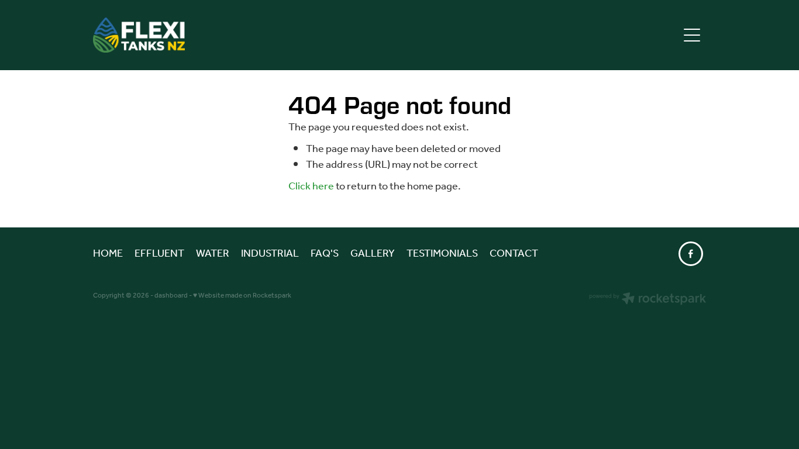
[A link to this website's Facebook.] (691, 253)
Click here (311, 186)
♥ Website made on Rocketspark (242, 295)
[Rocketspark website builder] (647, 300)
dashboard (171, 295)
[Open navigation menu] (692, 35)
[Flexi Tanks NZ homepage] (323, 35)
